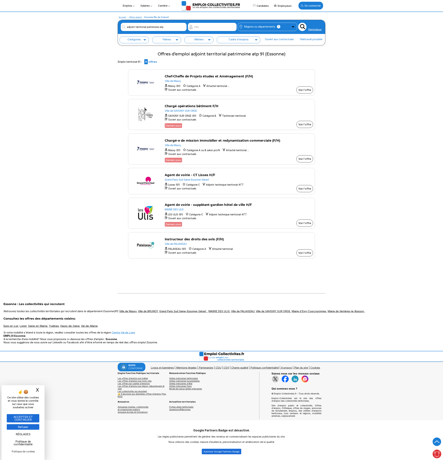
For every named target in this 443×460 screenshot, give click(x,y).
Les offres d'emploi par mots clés (135, 381)
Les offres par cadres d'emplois (134, 383)
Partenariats (206, 367)
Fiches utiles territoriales (181, 407)
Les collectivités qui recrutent (132, 391)
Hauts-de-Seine (70, 326)
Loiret (23, 326)
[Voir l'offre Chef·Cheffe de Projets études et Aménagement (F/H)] (221, 82)
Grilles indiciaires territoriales (183, 378)
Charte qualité (239, 367)
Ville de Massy (128, 311)
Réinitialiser (315, 29)
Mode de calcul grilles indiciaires (185, 388)
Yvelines (54, 326)
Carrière (163, 5)
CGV (226, 367)
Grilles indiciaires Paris (180, 386)
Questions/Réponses (180, 409)
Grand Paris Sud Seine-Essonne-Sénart (183, 311)
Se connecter (312, 5)
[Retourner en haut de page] (437, 441)
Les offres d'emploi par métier (133, 378)
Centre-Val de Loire (123, 332)
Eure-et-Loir (10, 326)
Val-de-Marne (89, 326)
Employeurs (285, 5)
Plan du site (301, 367)
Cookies (315, 367)
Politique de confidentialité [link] (23, 443)
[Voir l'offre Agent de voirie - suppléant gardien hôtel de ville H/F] (221, 213)
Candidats (263, 5)
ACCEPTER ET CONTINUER (23, 418)
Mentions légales (186, 367)
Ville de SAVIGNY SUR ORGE (273, 311)
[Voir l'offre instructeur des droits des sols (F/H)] (221, 245)
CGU (218, 367)
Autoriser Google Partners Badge (221, 451)
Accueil (122, 17)
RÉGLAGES (23, 434)
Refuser (23, 427)
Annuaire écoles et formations (133, 412)
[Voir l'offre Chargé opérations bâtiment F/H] (221, 114)
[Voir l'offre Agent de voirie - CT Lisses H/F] (221, 181)
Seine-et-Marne (37, 326)
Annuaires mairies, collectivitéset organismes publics (133, 408)
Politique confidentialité (264, 367)
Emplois (128, 5)
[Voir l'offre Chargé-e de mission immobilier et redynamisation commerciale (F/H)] (221, 149)
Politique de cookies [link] (23, 451)
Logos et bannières (162, 367)
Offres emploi (135, 17)
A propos (286, 367)
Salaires (145, 5)
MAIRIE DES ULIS (219, 311)
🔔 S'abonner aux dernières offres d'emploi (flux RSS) (142, 395)
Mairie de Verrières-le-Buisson (346, 311)
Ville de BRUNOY (148, 311)
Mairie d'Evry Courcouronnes (309, 311)
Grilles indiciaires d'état (180, 383)
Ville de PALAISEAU (242, 311)
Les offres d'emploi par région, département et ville (141, 387)
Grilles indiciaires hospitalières (184, 381)
